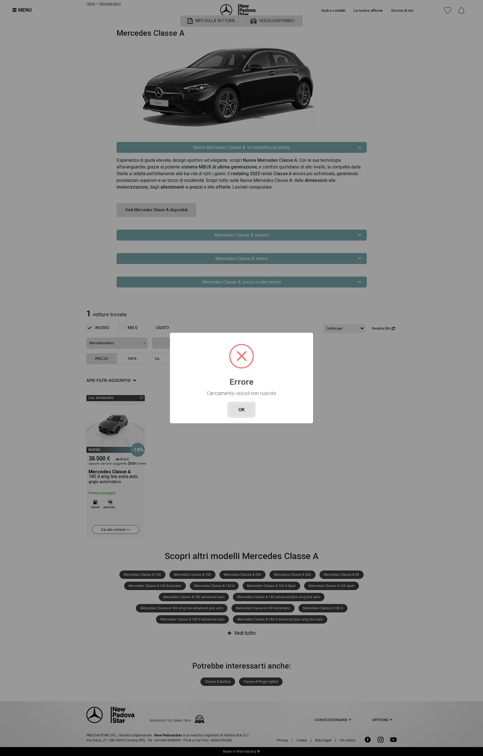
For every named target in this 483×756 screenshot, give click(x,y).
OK (241, 409)
